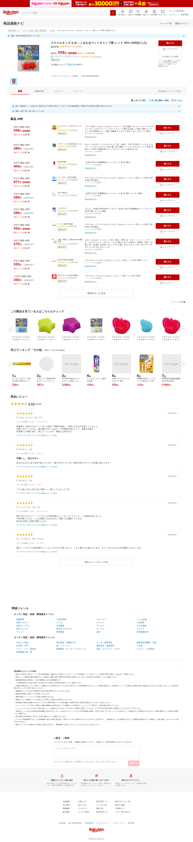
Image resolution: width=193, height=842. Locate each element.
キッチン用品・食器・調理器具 (35, 30)
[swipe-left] (10, 329)
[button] (131, 13)
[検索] (113, 13)
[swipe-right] (182, 329)
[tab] (20, 91)
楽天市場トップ (14, 30)
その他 (52, 30)
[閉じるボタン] (184, 36)
